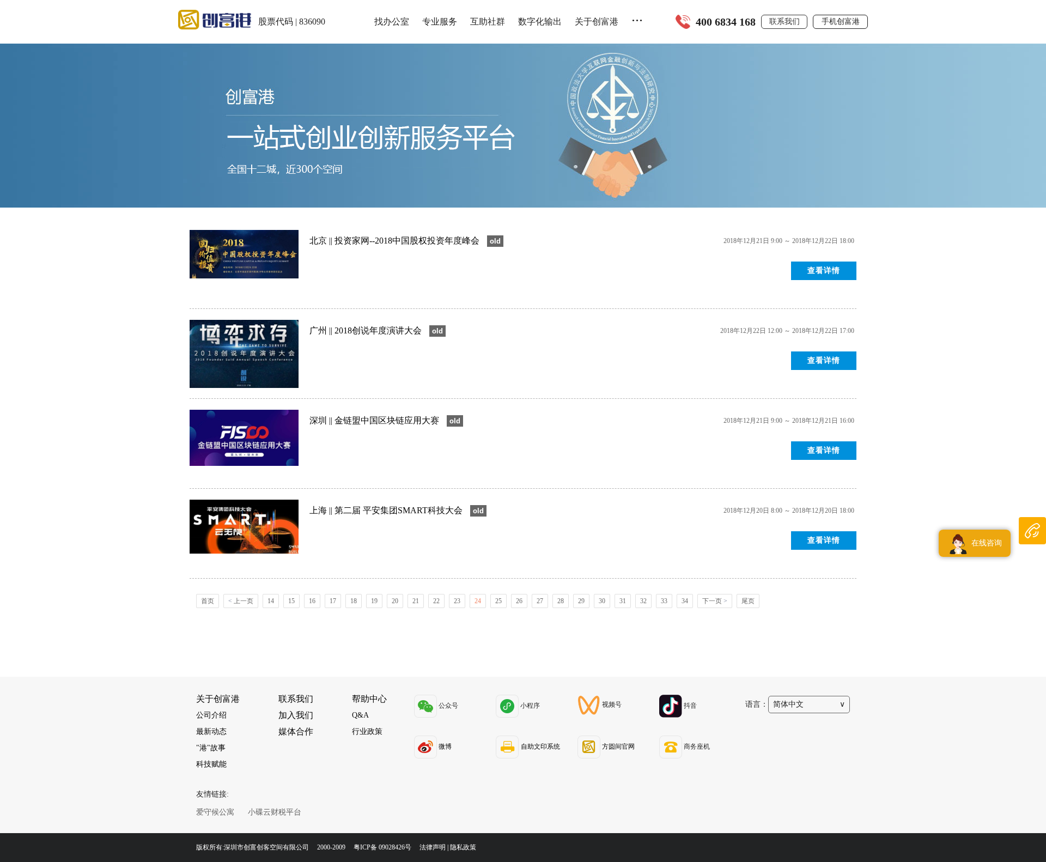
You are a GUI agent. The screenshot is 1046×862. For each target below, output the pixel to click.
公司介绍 (211, 715)
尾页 (748, 601)
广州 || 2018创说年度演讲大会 (366, 330)
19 (374, 601)
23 (457, 601)
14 (270, 601)
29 (581, 601)
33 (664, 601)
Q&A (360, 715)
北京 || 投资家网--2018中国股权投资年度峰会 (395, 240)
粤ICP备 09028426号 (383, 847)
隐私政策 (463, 847)
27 (540, 601)
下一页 (714, 601)
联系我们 (784, 21)
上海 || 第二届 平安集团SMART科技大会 (387, 510)
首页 (207, 601)
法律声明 (432, 847)
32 (643, 601)
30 (602, 601)
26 (519, 601)
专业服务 (439, 21)
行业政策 (367, 731)
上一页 (240, 601)
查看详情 (823, 270)
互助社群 (487, 21)
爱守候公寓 (215, 812)
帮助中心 (369, 698)
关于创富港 (596, 21)
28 (560, 601)
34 (685, 601)
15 (291, 601)
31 (622, 601)
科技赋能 (211, 764)
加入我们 (295, 715)
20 (395, 601)
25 (498, 601)
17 (333, 601)
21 (415, 601)
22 (436, 601)
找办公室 (391, 21)
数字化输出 (540, 21)
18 (353, 601)
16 (312, 601)
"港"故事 (211, 748)
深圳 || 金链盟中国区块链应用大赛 (375, 420)
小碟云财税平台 (274, 812)
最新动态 (211, 731)
